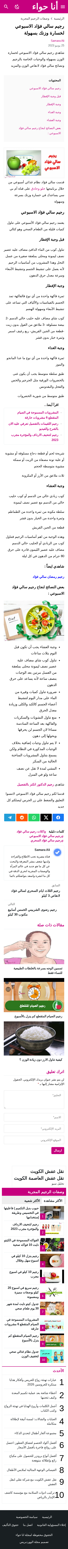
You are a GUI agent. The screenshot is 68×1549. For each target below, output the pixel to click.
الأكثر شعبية (32, 1201)
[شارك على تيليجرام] (10, 817)
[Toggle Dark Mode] (17, 6)
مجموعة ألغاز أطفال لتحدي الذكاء (35, 1433)
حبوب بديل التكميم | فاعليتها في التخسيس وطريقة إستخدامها (21, 1213)
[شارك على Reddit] (22, 817)
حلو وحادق (38, 188)
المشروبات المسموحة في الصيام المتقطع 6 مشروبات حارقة (22, 1324)
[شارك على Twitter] (46, 817)
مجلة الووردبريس (30, 1542)
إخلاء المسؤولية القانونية (51, 1524)
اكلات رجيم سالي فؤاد (30, 831)
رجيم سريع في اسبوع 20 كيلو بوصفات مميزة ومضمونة (23, 1292)
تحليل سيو (58, 1183)
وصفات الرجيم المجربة (35, 18)
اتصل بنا (27, 1524)
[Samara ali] (57, 852)
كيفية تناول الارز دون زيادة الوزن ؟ (40, 1059)
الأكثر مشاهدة (53, 1201)
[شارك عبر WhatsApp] (34, 817)
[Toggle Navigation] (62, 6)
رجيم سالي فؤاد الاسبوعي (45, 836)
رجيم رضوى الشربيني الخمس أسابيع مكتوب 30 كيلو (32, 909)
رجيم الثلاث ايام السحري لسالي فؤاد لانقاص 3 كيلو (35, 890)
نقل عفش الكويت (47, 1171)
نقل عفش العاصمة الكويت (39, 1178)
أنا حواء (45, 6)
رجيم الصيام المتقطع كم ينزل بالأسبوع (38, 1016)
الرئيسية (47, 1516)
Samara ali (57, 40)
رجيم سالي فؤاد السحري (46, 840)
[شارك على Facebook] (58, 817)
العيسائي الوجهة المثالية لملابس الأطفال (31, 1469)
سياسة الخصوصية (27, 1516)
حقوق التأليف (10, 1524)
